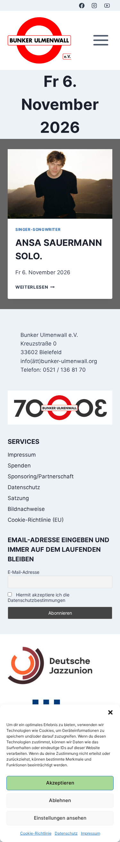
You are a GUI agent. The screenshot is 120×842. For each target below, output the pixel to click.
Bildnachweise (26, 509)
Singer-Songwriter (37, 229)
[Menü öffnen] (100, 40)
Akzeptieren (60, 783)
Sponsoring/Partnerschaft (41, 476)
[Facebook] (81, 5)
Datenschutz (66, 833)
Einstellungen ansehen (60, 818)
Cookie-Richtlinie (36, 833)
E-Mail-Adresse (23, 572)
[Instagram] (94, 5)
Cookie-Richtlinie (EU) (36, 520)
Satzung (18, 498)
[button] (110, 712)
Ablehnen (60, 800)
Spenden (19, 465)
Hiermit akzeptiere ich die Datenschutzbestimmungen (38, 597)
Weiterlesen (35, 287)
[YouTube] (106, 5)
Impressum (90, 833)
